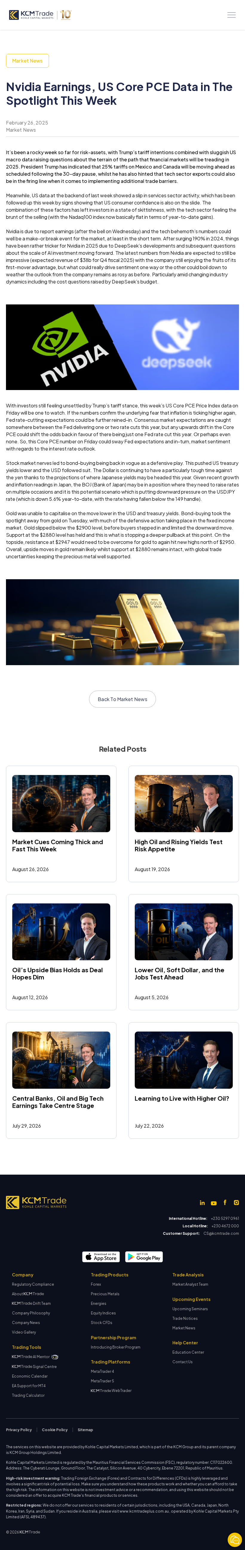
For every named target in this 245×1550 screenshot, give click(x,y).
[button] (231, 15)
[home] (40, 15)
